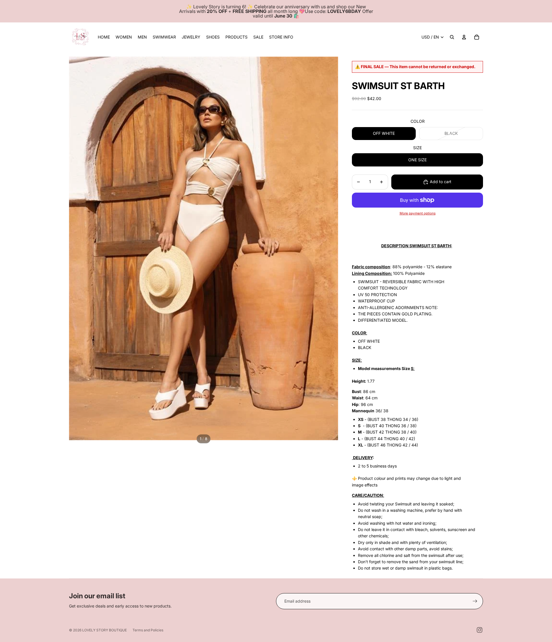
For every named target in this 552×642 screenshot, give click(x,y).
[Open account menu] (464, 37)
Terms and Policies (148, 630)
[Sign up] (474, 601)
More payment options (418, 213)
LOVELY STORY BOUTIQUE (104, 630)
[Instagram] (479, 629)
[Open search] (452, 37)
